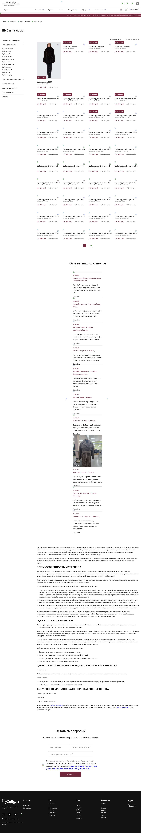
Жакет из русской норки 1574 (48, 99)
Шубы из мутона (7, 56)
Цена (119, 39)
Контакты (79, 818)
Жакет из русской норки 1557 (100, 132)
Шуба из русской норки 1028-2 (126, 233)
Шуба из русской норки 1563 (99, 115)
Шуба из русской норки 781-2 (48, 216)
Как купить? (71, 10)
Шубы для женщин (9, 45)
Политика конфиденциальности (10, 819)
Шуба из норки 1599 (96, 46)
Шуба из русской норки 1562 (73, 115)
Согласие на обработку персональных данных (12, 823)
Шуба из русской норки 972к (125, 183)
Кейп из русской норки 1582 (125, 99)
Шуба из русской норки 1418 (125, 149)
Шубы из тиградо (7, 75)
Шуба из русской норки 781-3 (74, 216)
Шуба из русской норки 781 (125, 200)
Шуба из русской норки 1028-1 (74, 233)
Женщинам (27, 808)
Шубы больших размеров (11, 79)
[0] (126, 10)
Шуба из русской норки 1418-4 (74, 183)
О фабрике (85, 10)
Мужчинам (26, 805)
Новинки (5, 97)
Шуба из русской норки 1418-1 (126, 166)
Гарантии (52, 815)
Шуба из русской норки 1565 (99, 99)
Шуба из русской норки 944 (73, 166)
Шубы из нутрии (7, 69)
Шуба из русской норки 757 (99, 216)
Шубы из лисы (6, 67)
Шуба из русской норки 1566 (73, 99)
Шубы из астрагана (8, 59)
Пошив (103, 808)
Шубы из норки (6, 51)
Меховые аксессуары (10, 88)
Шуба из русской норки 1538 (47, 132)
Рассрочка (52, 813)
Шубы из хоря (6, 72)
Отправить (70, 774)
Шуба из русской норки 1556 (125, 115)
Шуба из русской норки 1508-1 (126, 132)
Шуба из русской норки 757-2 (48, 233)
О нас (78, 805)
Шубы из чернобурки (8, 64)
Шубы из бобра (6, 54)
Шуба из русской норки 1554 (73, 132)
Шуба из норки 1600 (44, 82)
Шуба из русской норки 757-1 (126, 216)
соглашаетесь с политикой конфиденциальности (71, 769)
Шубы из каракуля (7, 48)
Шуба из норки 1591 (70, 46)
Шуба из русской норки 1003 (73, 200)
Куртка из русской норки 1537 (74, 149)
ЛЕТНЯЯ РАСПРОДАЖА (11, 40)
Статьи (78, 815)
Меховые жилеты (8, 84)
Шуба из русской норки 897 (47, 200)
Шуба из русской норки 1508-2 (100, 149)
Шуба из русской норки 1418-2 (48, 183)
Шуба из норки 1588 (122, 46)
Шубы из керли (6, 62)
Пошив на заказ (99, 10)
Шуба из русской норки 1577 (47, 115)
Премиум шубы (8, 92)
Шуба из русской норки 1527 (47, 149)
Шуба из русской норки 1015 (99, 200)
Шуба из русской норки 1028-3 (100, 233)
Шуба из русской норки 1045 (99, 166)
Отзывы (78, 813)
